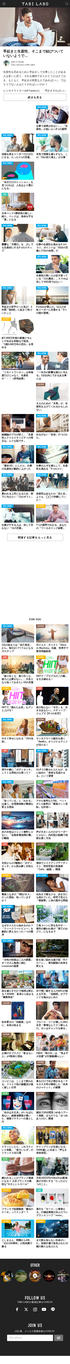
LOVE (5, 657)
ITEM (5, 195)
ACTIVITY (6, 319)
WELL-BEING (42, 107)
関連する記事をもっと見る (35, 537)
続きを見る (35, 97)
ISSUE (40, 782)
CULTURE (6, 353)
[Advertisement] (35, 581)
